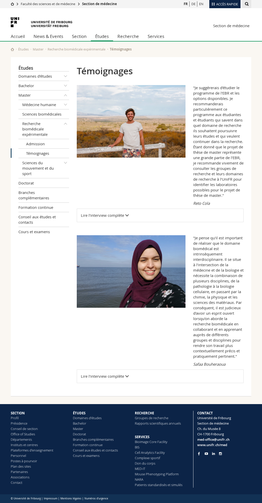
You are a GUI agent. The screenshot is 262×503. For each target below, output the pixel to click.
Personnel (18, 455)
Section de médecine (99, 4)
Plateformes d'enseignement (32, 450)
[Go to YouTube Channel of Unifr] (206, 453)
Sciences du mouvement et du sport (38, 168)
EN (201, 4)
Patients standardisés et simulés (158, 485)
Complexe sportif (147, 458)
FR (186, 4)
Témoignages (37, 153)
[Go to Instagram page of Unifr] (220, 453)
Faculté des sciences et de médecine (48, 4)
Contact (16, 482)
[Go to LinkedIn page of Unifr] (213, 453)
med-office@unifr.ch (213, 439)
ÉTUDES (79, 413)
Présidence (19, 423)
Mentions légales (70, 498)
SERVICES (142, 437)
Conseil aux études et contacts (37, 219)
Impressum (50, 498)
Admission (35, 143)
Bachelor (26, 85)
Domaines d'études (35, 76)
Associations (20, 477)
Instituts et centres (24, 445)
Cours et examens (34, 231)
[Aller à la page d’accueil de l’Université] (41, 22)
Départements (21, 439)
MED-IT (140, 468)
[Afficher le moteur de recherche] (246, 4)
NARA (139, 479)
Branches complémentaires (33, 195)
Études (102, 36)
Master (38, 49)
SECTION (18, 413)
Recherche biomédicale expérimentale (76, 49)
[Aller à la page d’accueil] (12, 4)
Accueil (18, 36)
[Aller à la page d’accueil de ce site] (12, 49)
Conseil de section (24, 428)
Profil (15, 418)
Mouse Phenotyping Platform (157, 474)
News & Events (48, 36)
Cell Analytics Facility (150, 452)
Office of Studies (23, 434)
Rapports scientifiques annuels (158, 423)
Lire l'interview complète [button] (103, 215)
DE (193, 4)
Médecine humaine (39, 104)
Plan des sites (21, 466)
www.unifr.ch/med (212, 445)
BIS (137, 447)
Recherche (128, 36)
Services (156, 36)
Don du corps (145, 463)
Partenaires (19, 471)
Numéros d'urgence (96, 498)
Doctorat (26, 183)
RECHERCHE (144, 413)
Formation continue (35, 207)
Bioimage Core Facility (151, 441)
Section (79, 36)
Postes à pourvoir (24, 461)
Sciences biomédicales (41, 114)
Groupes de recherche (151, 418)
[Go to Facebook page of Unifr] (199, 453)
